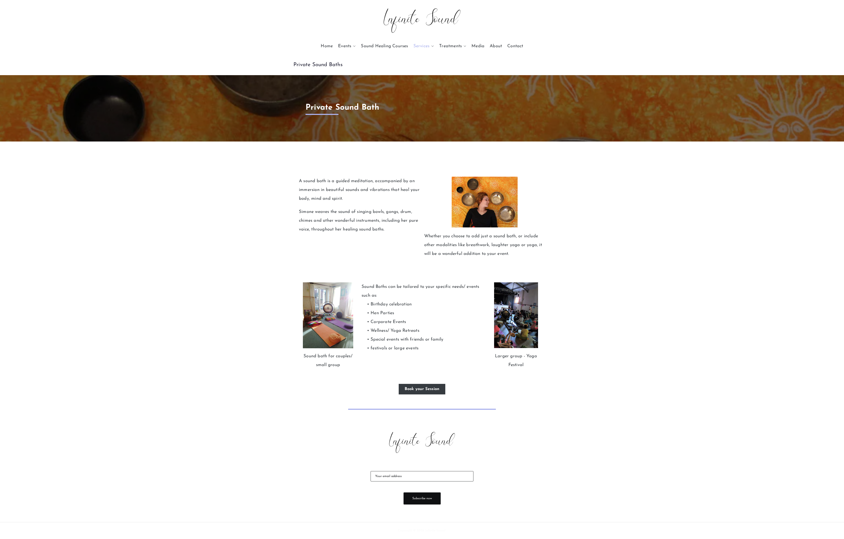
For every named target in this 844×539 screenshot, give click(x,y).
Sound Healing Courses (384, 46)
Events (344, 46)
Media (477, 46)
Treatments (450, 46)
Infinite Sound (435, 530)
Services (421, 46)
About (496, 46)
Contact (515, 46)
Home (327, 46)
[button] (353, 46)
